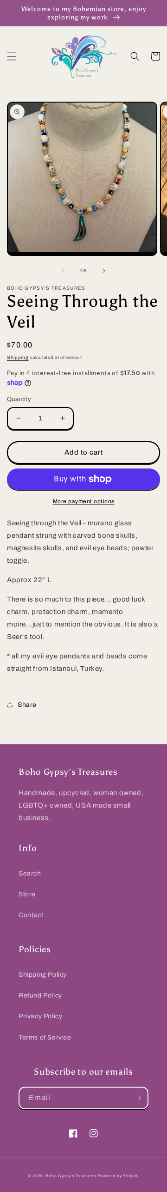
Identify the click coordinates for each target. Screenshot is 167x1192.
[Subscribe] (137, 1098)
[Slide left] (63, 271)
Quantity (19, 399)
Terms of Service (45, 1037)
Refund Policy (40, 995)
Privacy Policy (40, 1016)
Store (27, 894)
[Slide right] (104, 271)
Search (30, 873)
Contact (31, 915)
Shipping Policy (43, 974)
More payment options (84, 501)
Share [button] (27, 704)
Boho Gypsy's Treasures (70, 1176)
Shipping (18, 357)
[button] (11, 56)
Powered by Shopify (118, 1176)
